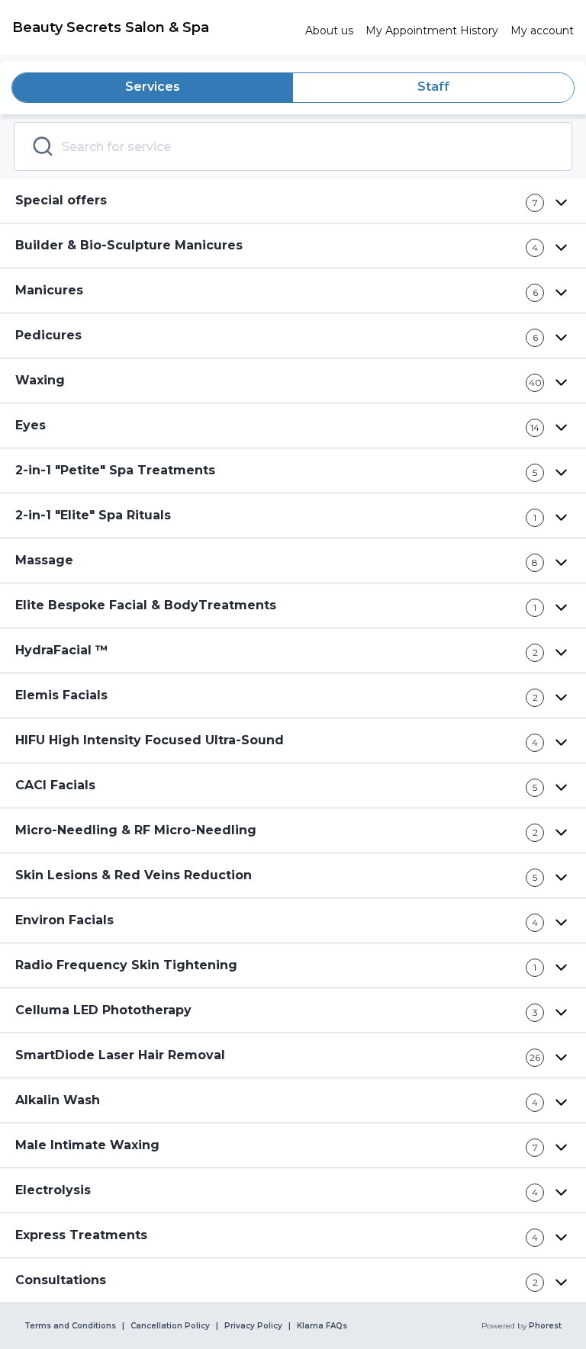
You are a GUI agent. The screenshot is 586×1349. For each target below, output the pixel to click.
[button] (293, 200)
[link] (152, 27)
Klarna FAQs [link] (322, 1326)
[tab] (152, 87)
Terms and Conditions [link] (70, 1326)
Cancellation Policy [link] (170, 1326)
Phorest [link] (545, 1326)
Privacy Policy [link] (253, 1326)
